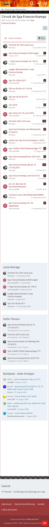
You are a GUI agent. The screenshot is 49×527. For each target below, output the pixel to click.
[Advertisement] (24, 237)
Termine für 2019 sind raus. (20, 273)
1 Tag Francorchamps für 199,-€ (22, 286)
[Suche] (32, 3)
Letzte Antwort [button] (15, 38)
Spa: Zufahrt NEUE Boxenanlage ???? (24, 351)
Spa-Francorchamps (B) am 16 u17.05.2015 (21, 326)
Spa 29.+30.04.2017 (16, 303)
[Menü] (45, 3)
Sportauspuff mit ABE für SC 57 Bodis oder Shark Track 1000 (25, 388)
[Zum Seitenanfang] (45, 523)
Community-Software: (24, 519)
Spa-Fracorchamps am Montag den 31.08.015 (24, 343)
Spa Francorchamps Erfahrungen (23, 280)
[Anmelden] (38, 3)
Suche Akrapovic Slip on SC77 (27, 379)
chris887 (10, 382)
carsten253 (11, 409)
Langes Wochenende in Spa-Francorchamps (20, 295)
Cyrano (10, 392)
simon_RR (11, 399)
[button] (45, 28)
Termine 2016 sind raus (18, 334)
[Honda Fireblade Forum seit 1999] (7, 3)
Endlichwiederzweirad (15, 416)
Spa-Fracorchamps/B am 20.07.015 (23, 358)
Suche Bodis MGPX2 (24, 413)
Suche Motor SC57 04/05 (26, 396)
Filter (43, 38)
